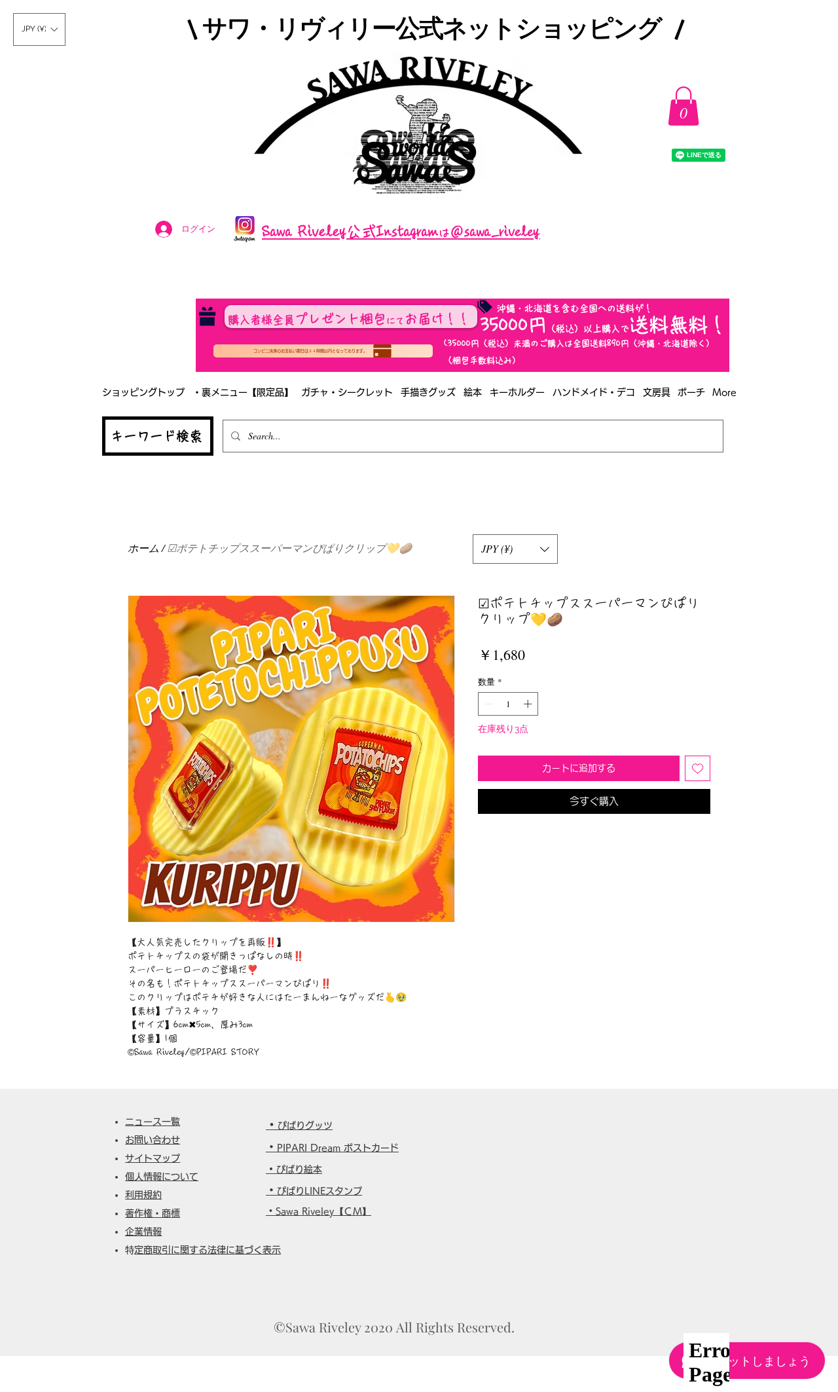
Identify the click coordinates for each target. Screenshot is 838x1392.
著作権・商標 (152, 1213)
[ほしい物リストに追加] (697, 768)
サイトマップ (152, 1158)
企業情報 (143, 1231)
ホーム (143, 548)
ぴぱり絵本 (299, 1169)
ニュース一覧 (152, 1121)
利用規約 (143, 1195)
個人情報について (161, 1176)
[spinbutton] (508, 704)
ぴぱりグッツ (305, 1125)
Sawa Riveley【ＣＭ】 (323, 1211)
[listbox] (39, 29)
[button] (39, 29)
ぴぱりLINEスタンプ (319, 1191)
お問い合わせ (152, 1140)
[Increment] (529, 704)
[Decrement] (488, 704)
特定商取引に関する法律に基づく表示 (207, 1250)
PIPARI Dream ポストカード (338, 1147)
